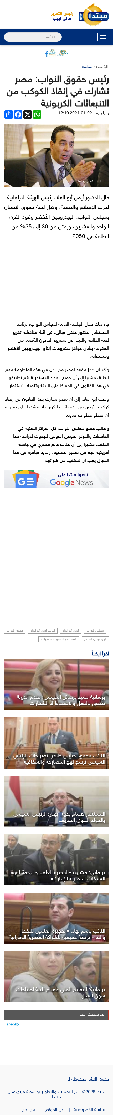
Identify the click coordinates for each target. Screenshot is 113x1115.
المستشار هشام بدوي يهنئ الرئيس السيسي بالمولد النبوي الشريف (59, 817)
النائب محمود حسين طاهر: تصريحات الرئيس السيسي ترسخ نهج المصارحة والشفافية (59, 759)
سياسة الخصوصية (91, 1110)
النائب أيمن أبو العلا (43, 631)
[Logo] (59, 14)
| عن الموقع (59, 1110)
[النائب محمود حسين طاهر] (56, 743)
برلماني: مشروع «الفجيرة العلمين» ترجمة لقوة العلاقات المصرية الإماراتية (58, 876)
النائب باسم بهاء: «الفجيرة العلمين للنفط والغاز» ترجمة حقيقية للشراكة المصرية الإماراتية (57, 934)
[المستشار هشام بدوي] (56, 801)
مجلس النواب (95, 631)
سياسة (87, 67)
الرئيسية (102, 67)
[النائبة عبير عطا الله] (56, 976)
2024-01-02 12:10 (75, 113)
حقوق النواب (15, 631)
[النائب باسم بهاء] (56, 918)
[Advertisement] (56, 558)
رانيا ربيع (102, 113)
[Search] (6, 33)
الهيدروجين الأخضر (95, 639)
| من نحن (33, 1110)
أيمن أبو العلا (71, 631)
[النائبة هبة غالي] (56, 684)
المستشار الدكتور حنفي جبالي (58, 639)
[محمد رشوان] (56, 859)
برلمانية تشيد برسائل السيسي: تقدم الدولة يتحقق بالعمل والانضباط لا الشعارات (61, 700)
